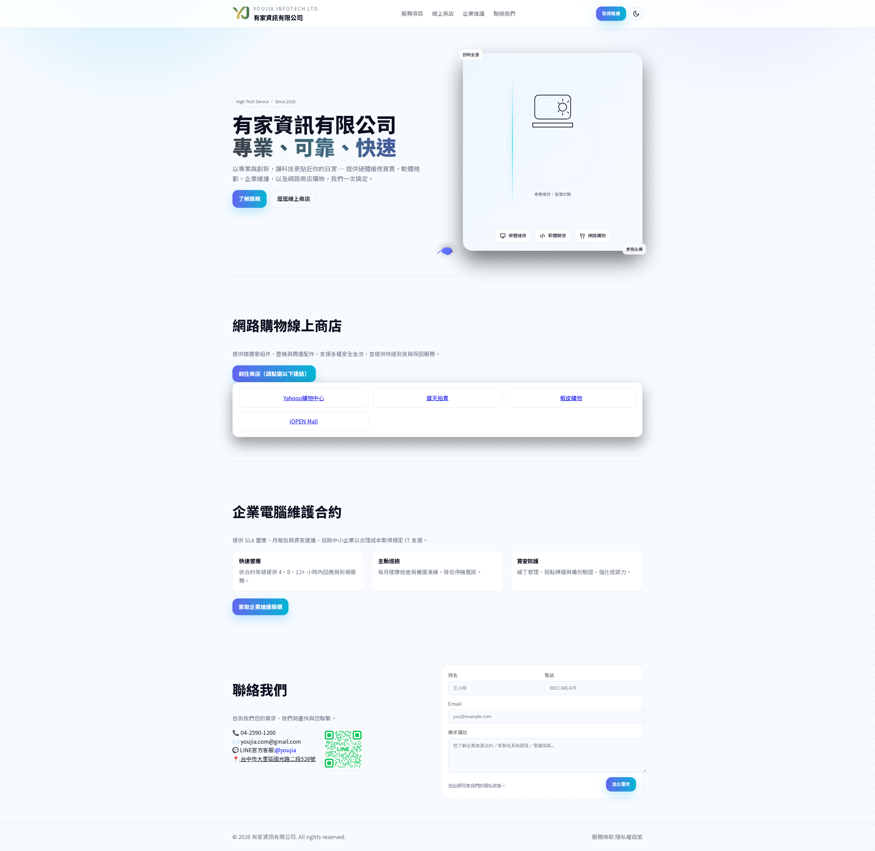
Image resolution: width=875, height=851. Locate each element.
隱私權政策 (629, 837)
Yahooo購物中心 (303, 398)
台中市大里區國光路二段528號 (277, 759)
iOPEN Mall (304, 421)
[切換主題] (636, 13)
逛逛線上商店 (293, 198)
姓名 (453, 675)
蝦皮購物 (571, 398)
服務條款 (603, 837)
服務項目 (412, 13)
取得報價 (611, 13)
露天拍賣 (437, 398)
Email (454, 703)
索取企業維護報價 (260, 607)
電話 (549, 675)
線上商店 (443, 13)
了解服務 (249, 198)
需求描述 (457, 732)
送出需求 (621, 784)
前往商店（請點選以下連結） (274, 373)
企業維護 (474, 13)
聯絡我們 (504, 13)
